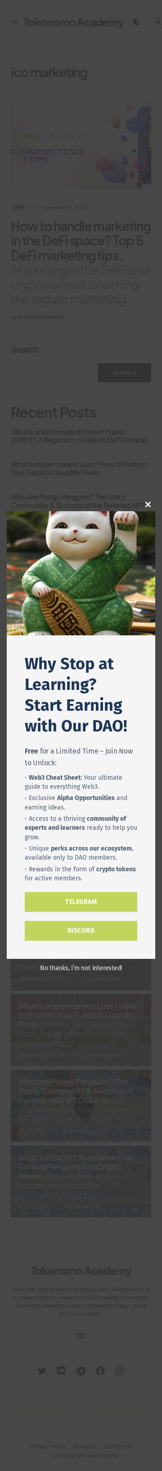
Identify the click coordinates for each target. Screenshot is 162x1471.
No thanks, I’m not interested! (81, 968)
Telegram (81, 902)
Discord (81, 930)
